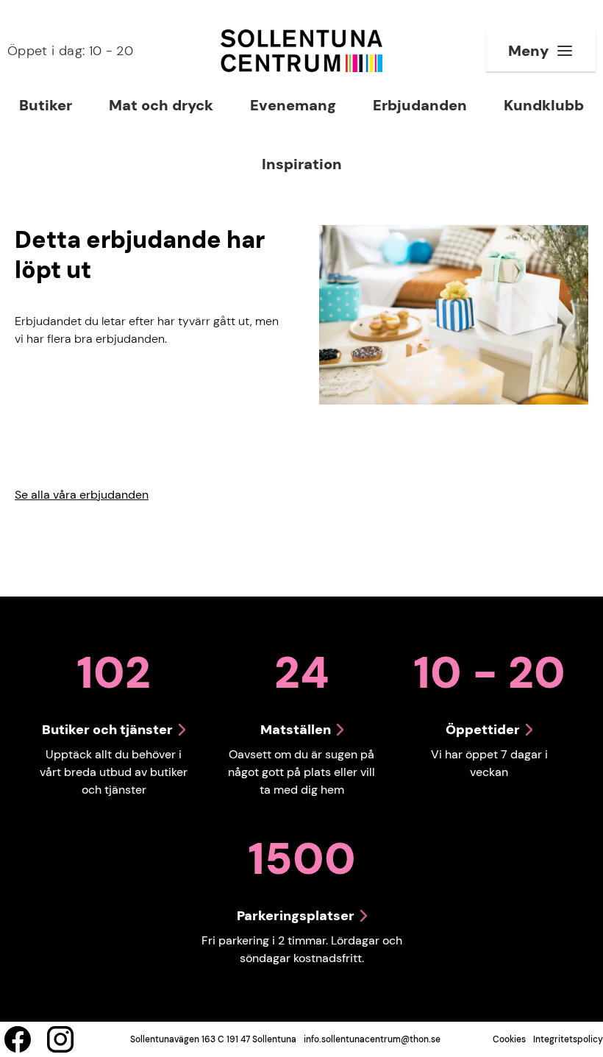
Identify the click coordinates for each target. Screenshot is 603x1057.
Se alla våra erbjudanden (82, 494)
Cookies (509, 1039)
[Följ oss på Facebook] (17, 1039)
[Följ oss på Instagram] (60, 1039)
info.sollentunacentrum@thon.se (372, 1039)
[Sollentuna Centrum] (301, 50)
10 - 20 (70, 51)
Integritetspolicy (568, 1039)
